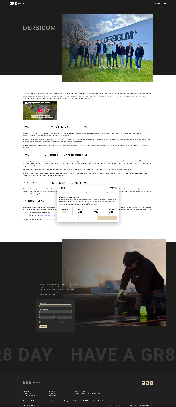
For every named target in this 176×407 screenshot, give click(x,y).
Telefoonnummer (43, 315)
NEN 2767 (74, 401)
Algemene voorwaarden (146, 405)
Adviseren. (52, 391)
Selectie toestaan (88, 218)
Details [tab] (88, 192)
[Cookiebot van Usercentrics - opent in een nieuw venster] (111, 188)
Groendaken (93, 401)
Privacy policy (133, 405)
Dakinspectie (150, 3)
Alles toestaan (107, 218)
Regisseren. (52, 393)
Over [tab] (108, 192)
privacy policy (60, 322)
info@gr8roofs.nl (83, 393)
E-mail (58, 315)
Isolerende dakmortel (55, 401)
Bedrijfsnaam (42, 303)
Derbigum (67, 401)
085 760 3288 (82, 391)
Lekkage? (158, 3)
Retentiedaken (102, 401)
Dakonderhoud (27, 401)
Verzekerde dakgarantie (40, 401)
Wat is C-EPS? (83, 401)
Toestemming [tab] (67, 192)
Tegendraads (120, 405)
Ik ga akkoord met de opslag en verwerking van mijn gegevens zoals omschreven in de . (53, 322)
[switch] (80, 212)
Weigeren (68, 218)
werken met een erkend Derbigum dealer (55, 219)
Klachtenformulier (94, 393)
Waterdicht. (52, 395)
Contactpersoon (43, 309)
